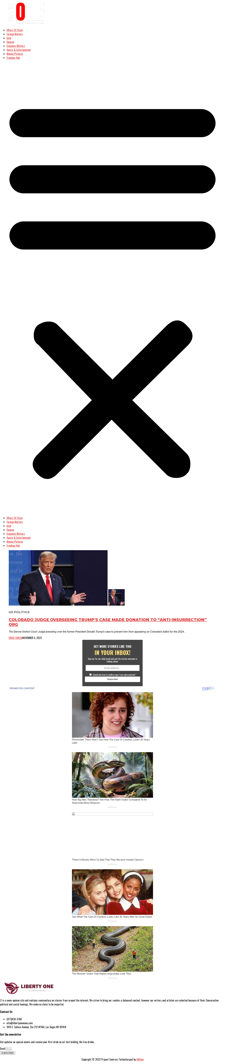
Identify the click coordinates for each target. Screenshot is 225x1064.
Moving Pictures (15, 54)
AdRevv (140, 1059)
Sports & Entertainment (19, 50)
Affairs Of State (15, 30)
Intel (9, 38)
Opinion (10, 42)
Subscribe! (112, 679)
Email (3, 1049)
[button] (112, 287)
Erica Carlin (15, 638)
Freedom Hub (13, 58)
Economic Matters (16, 46)
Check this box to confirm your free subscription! (114, 674)
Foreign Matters (15, 34)
